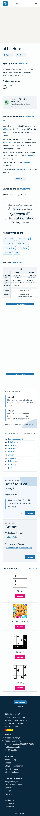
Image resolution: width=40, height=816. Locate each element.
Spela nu (20, 596)
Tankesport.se (11, 720)
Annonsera (9, 806)
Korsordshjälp (10, 760)
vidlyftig (12, 464)
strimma (12, 445)
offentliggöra (8, 75)
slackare (12, 458)
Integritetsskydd (11, 782)
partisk (11, 467)
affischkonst (9, 243)
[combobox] (22, 3)
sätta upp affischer (10, 69)
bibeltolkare (14, 442)
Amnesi (12, 527)
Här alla (19, 513)
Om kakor (9, 788)
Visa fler (19, 179)
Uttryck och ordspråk (14, 766)
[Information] (4, 120)
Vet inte (25, 222)
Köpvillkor (9, 794)
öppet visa (19, 75)
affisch (5, 194)
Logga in (20, 706)
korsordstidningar (12, 723)
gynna (11, 455)
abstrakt (12, 448)
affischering (14, 194)
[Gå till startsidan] (5, 3)
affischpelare (9, 248)
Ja (13, 222)
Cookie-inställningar (13, 785)
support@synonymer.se (15, 738)
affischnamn (22, 243)
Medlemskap (10, 791)
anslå (11, 72)
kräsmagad (13, 461)
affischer (17, 72)
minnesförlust (12, 537)
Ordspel (8, 763)
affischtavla (23, 248)
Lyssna (8, 55)
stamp (11, 452)
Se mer (32, 568)
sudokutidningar (11, 726)
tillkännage (26, 72)
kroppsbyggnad (15, 439)
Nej (18, 222)
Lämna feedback (12, 772)
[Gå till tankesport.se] (20, 729)
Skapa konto (20, 702)
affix (17, 252)
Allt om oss (9, 803)
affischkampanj (23, 239)
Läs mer (30, 513)
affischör (24, 194)
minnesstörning (25, 548)
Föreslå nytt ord (11, 769)
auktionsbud (24, 218)
